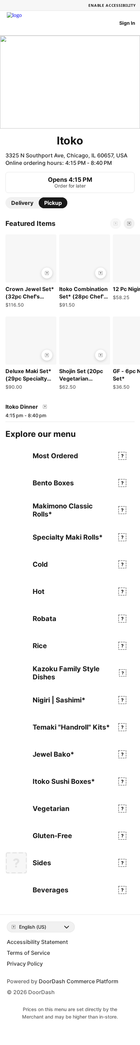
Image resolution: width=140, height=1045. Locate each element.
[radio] (22, 202)
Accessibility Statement (37, 941)
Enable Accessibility (112, 5)
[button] (29, 273)
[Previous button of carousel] (115, 223)
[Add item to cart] (46, 273)
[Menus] (44, 406)
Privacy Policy (25, 963)
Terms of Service (28, 952)
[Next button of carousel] (129, 223)
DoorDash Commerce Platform (78, 981)
